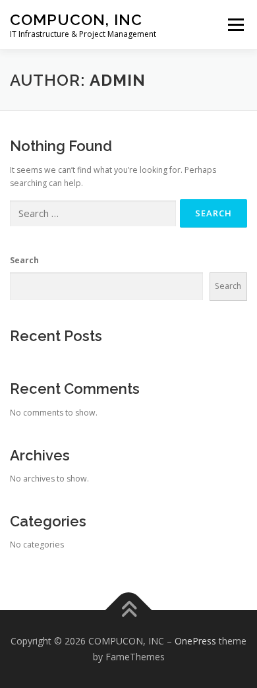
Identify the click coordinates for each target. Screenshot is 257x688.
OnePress (195, 641)
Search (24, 260)
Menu (235, 24)
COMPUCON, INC (76, 19)
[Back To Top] (128, 610)
